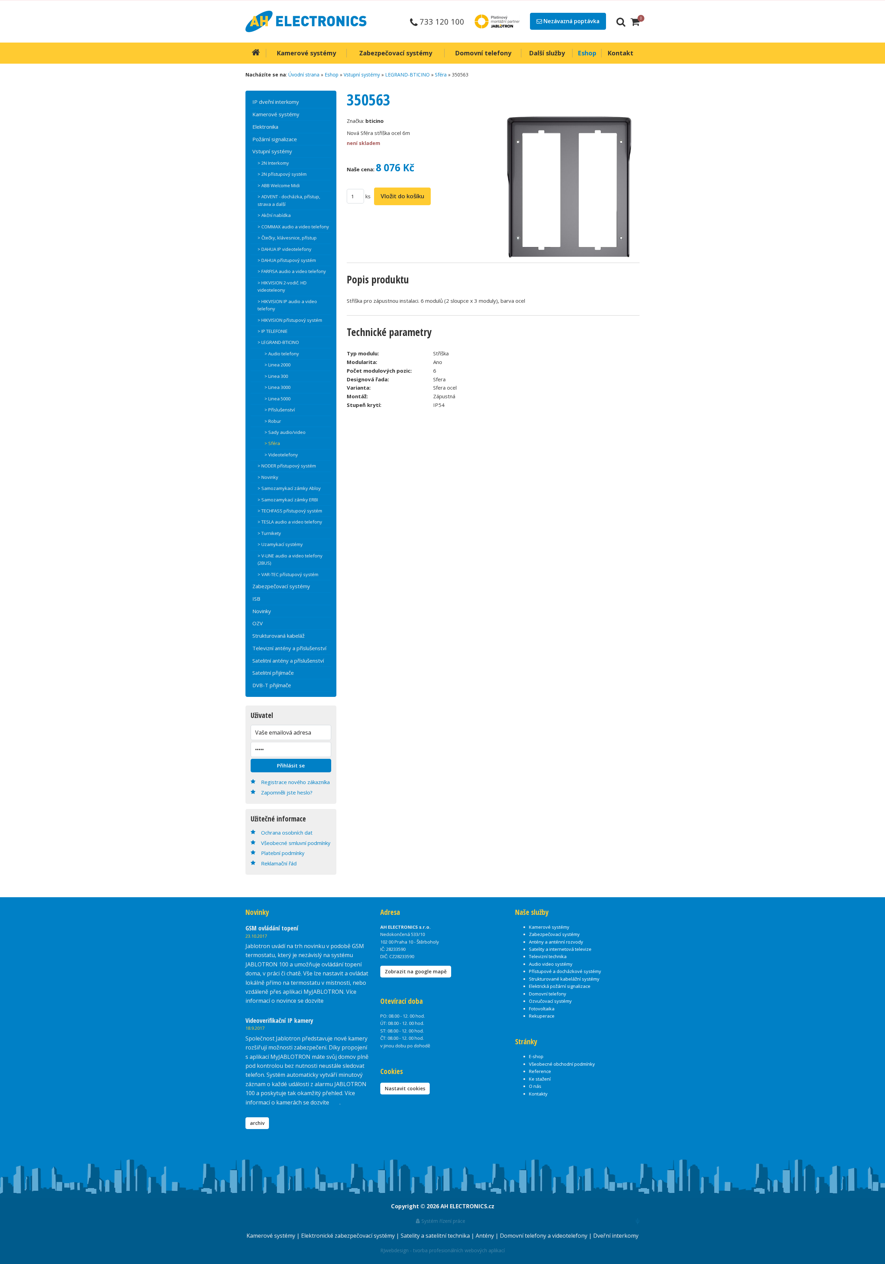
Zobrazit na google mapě (416, 971)
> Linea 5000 (277, 398)
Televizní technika (548, 956)
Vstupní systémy (362, 74)
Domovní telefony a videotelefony (544, 1235)
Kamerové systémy (275, 114)
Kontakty (538, 1094)
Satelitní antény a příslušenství (288, 660)
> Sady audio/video (285, 432)
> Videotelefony (281, 455)
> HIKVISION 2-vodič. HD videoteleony (282, 286)
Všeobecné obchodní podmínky (562, 1064)
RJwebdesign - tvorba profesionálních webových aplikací (442, 1250)
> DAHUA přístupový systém (287, 260)
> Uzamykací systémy (280, 544)
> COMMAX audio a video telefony (293, 227)
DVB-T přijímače (271, 685)
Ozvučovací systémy (550, 1001)
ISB (256, 598)
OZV (257, 623)
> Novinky (268, 477)
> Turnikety (269, 533)
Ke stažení (540, 1079)
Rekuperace (542, 1016)
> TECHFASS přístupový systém (290, 511)
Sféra (441, 74)
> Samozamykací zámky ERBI (288, 500)
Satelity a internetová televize (560, 949)
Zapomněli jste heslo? (287, 792)
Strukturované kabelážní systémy (564, 979)
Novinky (261, 611)
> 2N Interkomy (273, 163)
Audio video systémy (550, 964)
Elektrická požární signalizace (559, 986)
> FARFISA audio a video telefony (292, 271)
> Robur (272, 421)
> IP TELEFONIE (273, 331)
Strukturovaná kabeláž (278, 635)
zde (334, 1102)
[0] (635, 21)
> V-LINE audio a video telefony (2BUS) (290, 559)
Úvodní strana (303, 74)
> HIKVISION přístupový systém (290, 320)
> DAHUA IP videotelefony (284, 249)
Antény (485, 1235)
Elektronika (265, 126)
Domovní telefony (547, 994)
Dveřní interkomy (616, 1235)
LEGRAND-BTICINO (407, 74)
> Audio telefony (281, 354)
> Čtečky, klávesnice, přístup (287, 238)
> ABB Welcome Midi (279, 185)
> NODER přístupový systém (287, 466)
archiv (257, 1123)
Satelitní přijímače (273, 672)
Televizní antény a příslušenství (289, 648)
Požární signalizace (274, 139)
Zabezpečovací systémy (281, 586)
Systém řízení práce (442, 1221)
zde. (330, 1000)
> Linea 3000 (277, 387)
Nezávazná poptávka (570, 21)
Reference (540, 1071)
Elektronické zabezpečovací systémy (348, 1235)
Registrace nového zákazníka (295, 782)
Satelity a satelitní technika (436, 1235)
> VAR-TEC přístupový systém (288, 574)
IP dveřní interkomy (275, 101)
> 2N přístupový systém (282, 174)
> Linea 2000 (277, 365)
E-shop (536, 1056)
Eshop (331, 74)
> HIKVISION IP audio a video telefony (287, 305)
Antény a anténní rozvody (556, 942)
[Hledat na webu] (620, 21)
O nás (535, 1086)
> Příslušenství (279, 410)
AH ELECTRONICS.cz (467, 1206)
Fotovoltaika (542, 1009)
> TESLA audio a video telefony (290, 522)
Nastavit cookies (405, 1088)
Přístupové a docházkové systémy (565, 971)
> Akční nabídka (274, 215)
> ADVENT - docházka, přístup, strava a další (289, 200)
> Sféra (272, 443)
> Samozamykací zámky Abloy (289, 488)
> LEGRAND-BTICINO (278, 342)
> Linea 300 (276, 376)
